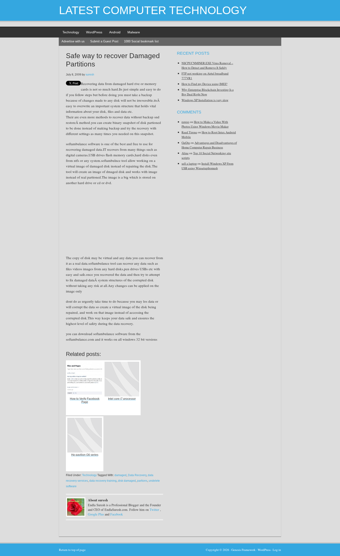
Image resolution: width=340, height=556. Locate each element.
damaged (120, 475)
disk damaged (127, 480)
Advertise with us (73, 41)
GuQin (186, 143)
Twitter (154, 509)
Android (115, 32)
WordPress (94, 32)
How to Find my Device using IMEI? (204, 84)
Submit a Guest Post (104, 41)
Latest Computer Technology (153, 10)
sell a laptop (189, 163)
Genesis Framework (243, 550)
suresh (90, 74)
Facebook (116, 514)
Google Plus (96, 514)
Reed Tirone (189, 132)
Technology (70, 32)
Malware (133, 32)
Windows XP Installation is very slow (205, 100)
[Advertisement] (105, 222)
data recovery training (103, 480)
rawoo (185, 122)
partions (142, 480)
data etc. (127, 111)
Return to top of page (72, 550)
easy (69, 106)
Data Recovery (137, 475)
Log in (277, 550)
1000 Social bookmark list (141, 41)
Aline (185, 153)
